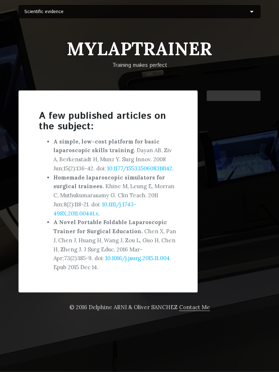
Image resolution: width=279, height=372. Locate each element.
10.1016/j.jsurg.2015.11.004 (137, 258)
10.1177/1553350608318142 (139, 168)
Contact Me (194, 307)
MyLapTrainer (139, 48)
